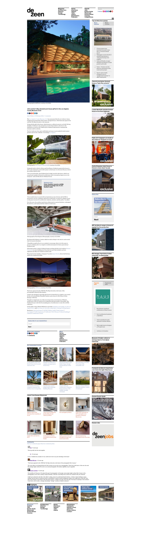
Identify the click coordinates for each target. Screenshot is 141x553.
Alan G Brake (30, 116)
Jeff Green (37, 287)
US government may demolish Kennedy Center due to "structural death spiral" (103, 51)
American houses (37, 310)
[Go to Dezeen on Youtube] (112, 12)
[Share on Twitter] (30, 113)
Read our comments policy (47, 443)
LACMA (45, 310)
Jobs (86, 10)
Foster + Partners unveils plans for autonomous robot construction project (104, 68)
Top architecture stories (100, 20)
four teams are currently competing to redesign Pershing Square (53, 308)
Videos (73, 14)
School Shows (89, 14)
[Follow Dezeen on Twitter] (110, 12)
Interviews (74, 10)
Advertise (70, 508)
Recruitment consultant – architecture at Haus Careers (104, 309)
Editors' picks (52, 310)
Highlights (33, 484)
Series (73, 8)
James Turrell (55, 254)
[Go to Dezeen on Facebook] (109, 12)
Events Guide (89, 11)
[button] (113, 19)
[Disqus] (58, 463)
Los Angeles (52, 132)
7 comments (48, 116)
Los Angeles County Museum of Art (38, 119)
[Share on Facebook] (28, 113)
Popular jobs (96, 283)
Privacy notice (71, 510)
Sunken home (104, 487)
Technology (62, 14)
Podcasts (74, 17)
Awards (87, 8)
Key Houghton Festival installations (68, 488)
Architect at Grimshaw (102, 331)
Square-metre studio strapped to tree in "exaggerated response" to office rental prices (103, 75)
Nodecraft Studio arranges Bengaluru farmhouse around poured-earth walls (104, 62)
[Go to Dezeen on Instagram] (105, 12)
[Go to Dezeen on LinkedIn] (107, 12)
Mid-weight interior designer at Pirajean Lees (104, 326)
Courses (87, 15)
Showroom (88, 13)
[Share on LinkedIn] (35, 113)
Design (60, 13)
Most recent (107, 23)
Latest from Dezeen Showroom (37, 395)
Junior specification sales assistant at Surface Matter (104, 320)
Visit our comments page (33, 443)
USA (52, 311)
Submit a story (71, 507)
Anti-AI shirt (50, 487)
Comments (70, 506)
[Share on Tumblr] (37, 113)
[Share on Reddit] (33, 113)
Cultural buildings (64, 311)
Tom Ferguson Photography (42, 165)
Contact (69, 511)
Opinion (73, 11)
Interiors (61, 11)
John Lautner (60, 310)
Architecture (62, 10)
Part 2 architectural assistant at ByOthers (104, 314)
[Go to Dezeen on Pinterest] (103, 12)
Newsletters (75, 15)
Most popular (96, 23)
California (47, 311)
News (41, 313)
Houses (57, 311)
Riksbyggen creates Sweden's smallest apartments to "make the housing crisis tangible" (104, 57)
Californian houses (39, 311)
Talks (73, 13)
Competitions (89, 17)
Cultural (29, 313)
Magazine (61, 8)
